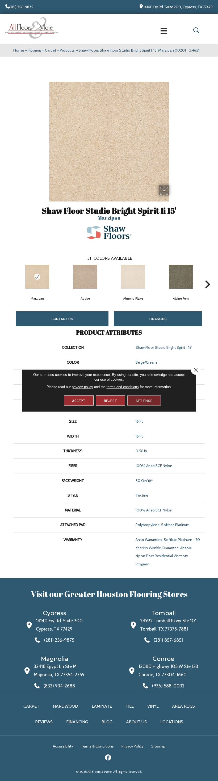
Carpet (50, 50)
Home (18, 50)
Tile (129, 706)
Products (67, 50)
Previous (11, 276)
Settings (144, 400)
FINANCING (158, 318)
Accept (78, 400)
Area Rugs (183, 706)
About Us (136, 721)
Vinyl (152, 706)
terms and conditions (123, 387)
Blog (107, 721)
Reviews (44, 721)
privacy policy (82, 387)
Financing (77, 721)
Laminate (102, 706)
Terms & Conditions (97, 746)
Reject (110, 400)
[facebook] (108, 758)
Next (207, 276)
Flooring (34, 50)
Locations (171, 721)
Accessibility (63, 746)
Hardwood (65, 706)
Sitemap (158, 746)
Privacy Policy (132, 746)
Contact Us (62, 318)
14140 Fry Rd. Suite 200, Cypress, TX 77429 (178, 7)
